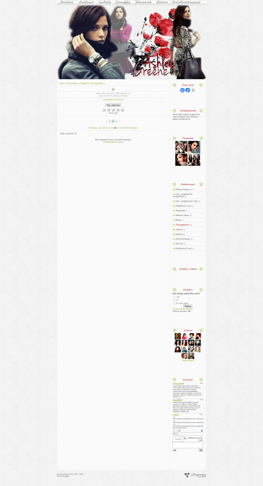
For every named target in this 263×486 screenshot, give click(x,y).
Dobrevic (124, 96)
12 (103, 128)
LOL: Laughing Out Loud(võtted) (182, 195)
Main (62, 83)
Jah (178, 297)
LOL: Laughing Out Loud (186, 201)
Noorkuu (179, 234)
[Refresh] (202, 430)
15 (112, 128)
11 (101, 128)
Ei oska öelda (182, 303)
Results (176, 309)
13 (106, 128)
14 (109, 128)
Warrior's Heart (182, 215)
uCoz (67, 476)
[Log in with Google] (193, 90)
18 (121, 128)
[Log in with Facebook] (187, 90)
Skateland (180, 210)
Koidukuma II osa (183, 248)
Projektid (84, 83)
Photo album (72, 83)
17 (118, 128)
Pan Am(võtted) (182, 239)
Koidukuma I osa (183, 206)
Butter (178, 220)
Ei (177, 300)
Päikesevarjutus (183, 189)
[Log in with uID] (182, 90)
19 (124, 128)
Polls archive (186, 309)
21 (129, 128)
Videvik (179, 229)
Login (119, 142)
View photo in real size (113, 99)
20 (127, 128)
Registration (110, 142)
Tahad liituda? (188, 360)
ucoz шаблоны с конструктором (195, 475)
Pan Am (179, 244)
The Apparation (96, 83)
